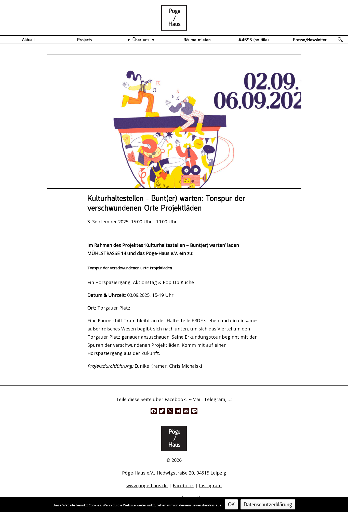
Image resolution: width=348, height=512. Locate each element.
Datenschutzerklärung (268, 505)
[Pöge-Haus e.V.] (174, 26)
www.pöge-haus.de (147, 485)
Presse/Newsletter (310, 40)
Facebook (183, 485)
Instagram (210, 485)
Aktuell (28, 40)
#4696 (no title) (253, 40)
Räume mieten (197, 40)
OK (231, 505)
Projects (84, 40)
